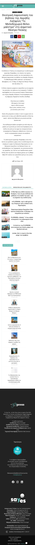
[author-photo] (17, 177)
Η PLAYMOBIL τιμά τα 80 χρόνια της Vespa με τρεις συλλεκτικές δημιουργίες (22, 203)
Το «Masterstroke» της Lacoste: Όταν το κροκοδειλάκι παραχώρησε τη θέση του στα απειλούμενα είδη (14, 378)
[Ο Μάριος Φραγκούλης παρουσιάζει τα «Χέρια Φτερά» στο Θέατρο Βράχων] (14, 303)
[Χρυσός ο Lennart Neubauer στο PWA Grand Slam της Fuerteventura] (14, 287)
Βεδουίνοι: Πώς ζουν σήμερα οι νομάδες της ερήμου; (14, 342)
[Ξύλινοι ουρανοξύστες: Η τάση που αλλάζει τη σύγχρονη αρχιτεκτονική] (14, 320)
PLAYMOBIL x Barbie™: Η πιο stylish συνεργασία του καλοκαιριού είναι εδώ (22, 219)
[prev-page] (16, 241)
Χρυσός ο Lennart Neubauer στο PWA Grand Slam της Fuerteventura (14, 293)
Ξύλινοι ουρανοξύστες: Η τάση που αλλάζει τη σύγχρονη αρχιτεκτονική (14, 326)
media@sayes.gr (17, 475)
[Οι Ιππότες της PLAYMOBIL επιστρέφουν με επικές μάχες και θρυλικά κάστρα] (6, 227)
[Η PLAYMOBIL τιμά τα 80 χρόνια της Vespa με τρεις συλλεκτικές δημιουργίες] (6, 203)
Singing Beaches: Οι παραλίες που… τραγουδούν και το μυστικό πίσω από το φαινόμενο (14, 359)
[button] (2, 6)
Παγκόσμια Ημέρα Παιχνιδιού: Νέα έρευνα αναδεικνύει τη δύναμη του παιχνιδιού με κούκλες (22, 211)
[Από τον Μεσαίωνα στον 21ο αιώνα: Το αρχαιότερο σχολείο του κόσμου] (14, 252)
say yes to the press (8, 32)
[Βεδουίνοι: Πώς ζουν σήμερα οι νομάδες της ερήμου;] (14, 335)
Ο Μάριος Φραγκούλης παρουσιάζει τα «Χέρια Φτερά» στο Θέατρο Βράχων (14, 310)
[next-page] (19, 241)
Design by (23, 543)
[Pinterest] (19, 36)
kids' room (15, 9)
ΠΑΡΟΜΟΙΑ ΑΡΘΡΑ (6, 187)
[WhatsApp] (23, 36)
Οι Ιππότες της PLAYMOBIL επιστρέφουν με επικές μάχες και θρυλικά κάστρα (22, 227)
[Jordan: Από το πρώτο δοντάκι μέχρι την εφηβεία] (6, 235)
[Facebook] (12, 36)
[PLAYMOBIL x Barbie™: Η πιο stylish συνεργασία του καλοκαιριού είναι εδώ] (6, 219)
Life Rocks (8, 9)
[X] (15, 36)
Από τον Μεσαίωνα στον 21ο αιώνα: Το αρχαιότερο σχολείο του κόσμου (14, 259)
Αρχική (3, 9)
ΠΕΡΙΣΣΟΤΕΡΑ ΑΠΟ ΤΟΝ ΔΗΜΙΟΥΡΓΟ (22, 187)
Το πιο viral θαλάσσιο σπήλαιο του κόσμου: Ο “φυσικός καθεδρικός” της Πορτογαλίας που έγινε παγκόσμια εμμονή (14, 276)
